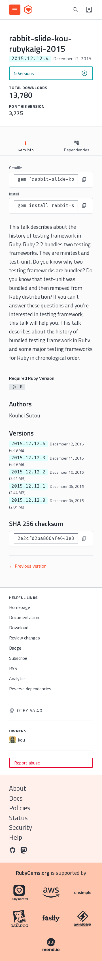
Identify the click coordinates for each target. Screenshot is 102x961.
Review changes (24, 637)
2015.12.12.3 (28, 458)
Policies (19, 808)
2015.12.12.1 (28, 486)
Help (15, 837)
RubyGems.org (33, 873)
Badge (15, 648)
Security (20, 827)
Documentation (24, 617)
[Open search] (75, 10)
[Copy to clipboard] (84, 180)
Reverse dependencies (30, 688)
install (14, 194)
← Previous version (27, 566)
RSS (13, 668)
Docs (16, 798)
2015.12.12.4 (28, 444)
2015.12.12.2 (28, 472)
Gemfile (15, 168)
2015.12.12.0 (28, 500)
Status (18, 818)
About (17, 788)
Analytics (18, 678)
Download (18, 627)
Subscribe (18, 658)
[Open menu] (14, 10)
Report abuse (27, 762)
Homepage (19, 607)
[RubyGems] (28, 9)
